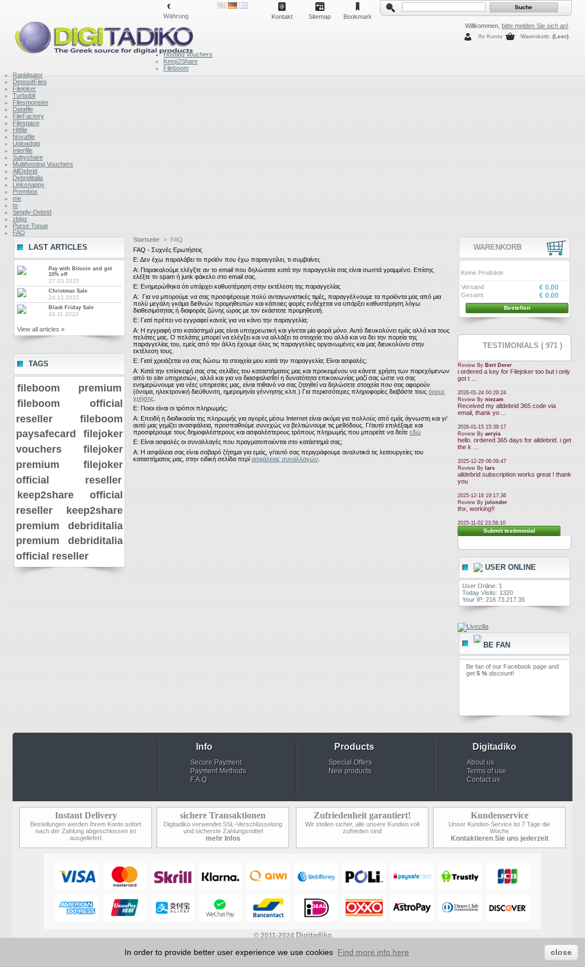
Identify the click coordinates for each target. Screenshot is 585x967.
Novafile (24, 136)
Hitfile (20, 129)
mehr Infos (223, 838)
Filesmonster (31, 102)
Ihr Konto (490, 36)
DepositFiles (30, 81)
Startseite (146, 239)
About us (480, 762)
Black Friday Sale (71, 307)
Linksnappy (29, 184)
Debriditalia (28, 177)
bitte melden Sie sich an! (535, 25)
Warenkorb (498, 247)
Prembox (25, 191)
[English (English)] (221, 6)
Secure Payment (216, 762)
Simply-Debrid (32, 212)
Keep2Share (180, 61)
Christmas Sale (68, 291)
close (561, 952)
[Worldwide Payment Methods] (292, 927)
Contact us (483, 780)
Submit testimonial (509, 531)
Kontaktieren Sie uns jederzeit (499, 838)
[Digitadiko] (88, 35)
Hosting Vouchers (188, 54)
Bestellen (517, 308)
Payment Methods (218, 771)
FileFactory (28, 116)
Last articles (58, 247)
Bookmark (357, 16)
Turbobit (24, 95)
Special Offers (350, 762)
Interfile (23, 150)
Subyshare (28, 157)
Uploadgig (26, 143)
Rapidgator (28, 74)
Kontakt (281, 16)
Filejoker (24, 88)
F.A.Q (198, 780)
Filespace (26, 122)
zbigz (20, 218)
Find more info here (373, 952)
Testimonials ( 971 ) (522, 345)
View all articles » (41, 329)
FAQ (19, 232)
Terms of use (486, 771)
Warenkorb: (535, 36)
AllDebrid (25, 170)
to (15, 205)
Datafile (23, 109)
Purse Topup (30, 225)
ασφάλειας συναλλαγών (284, 458)
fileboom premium (69, 388)
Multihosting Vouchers (43, 164)
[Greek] (243, 6)
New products (349, 771)
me (17, 198)
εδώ (415, 432)
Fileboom (176, 68)
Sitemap (319, 16)
